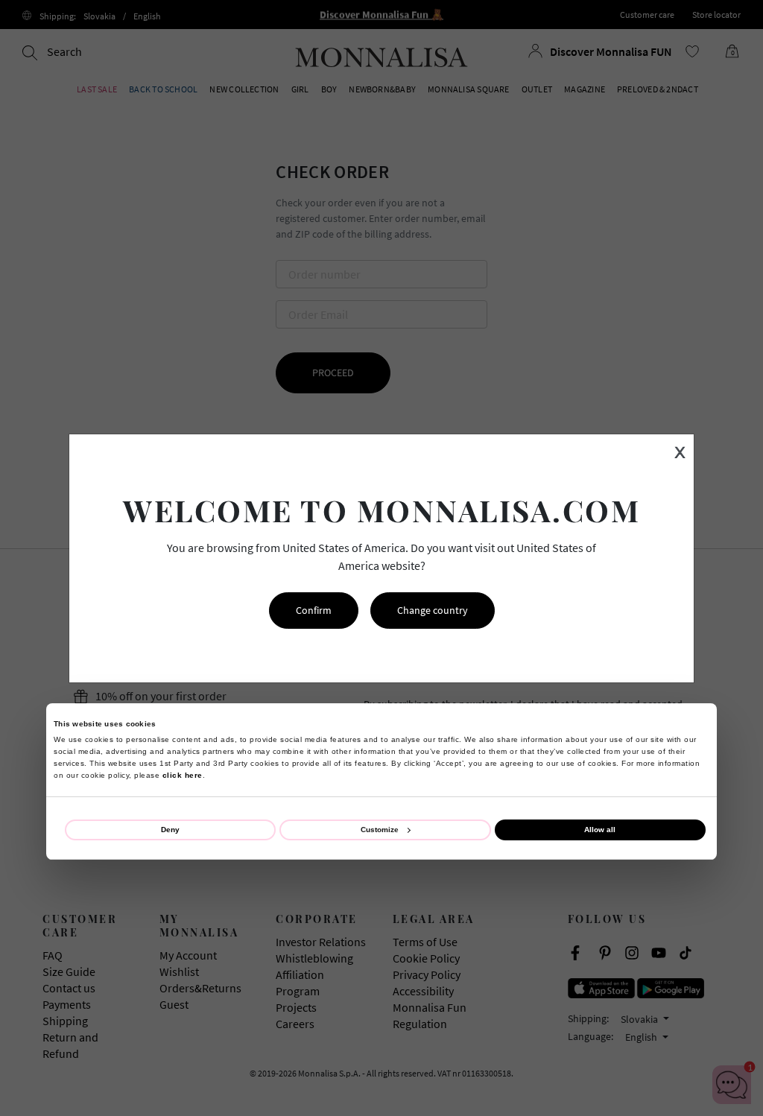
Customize (380, 829)
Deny (170, 829)
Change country (432, 610)
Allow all (599, 829)
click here (182, 775)
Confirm (314, 610)
